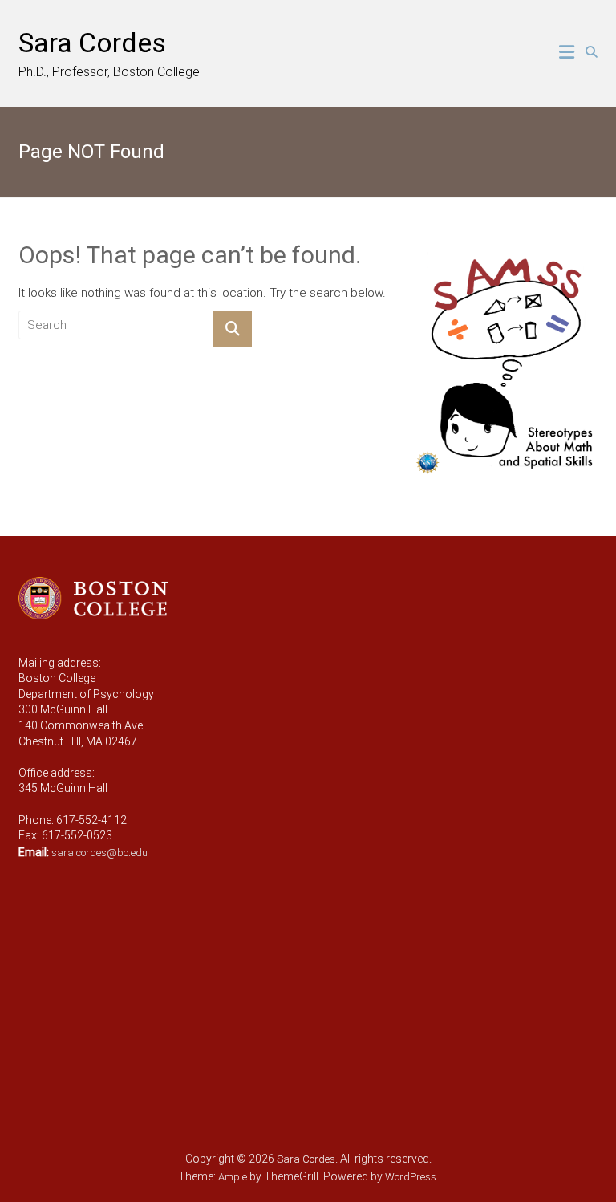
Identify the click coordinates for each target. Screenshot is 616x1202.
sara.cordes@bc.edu (99, 853)
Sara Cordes (92, 42)
